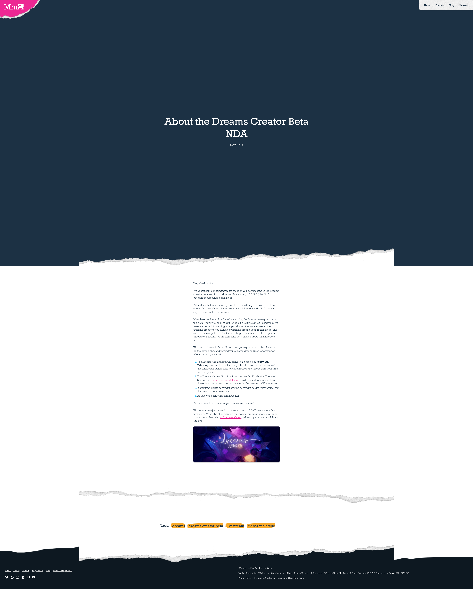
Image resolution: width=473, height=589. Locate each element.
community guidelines (225, 380)
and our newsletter (230, 417)
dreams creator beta (205, 526)
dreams (178, 526)
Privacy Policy (245, 578)
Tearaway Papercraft (62, 570)
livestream (235, 526)
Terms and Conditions (264, 578)
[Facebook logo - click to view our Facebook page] (12, 577)
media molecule (261, 526)
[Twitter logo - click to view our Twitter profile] (6, 577)
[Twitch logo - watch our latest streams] (28, 577)
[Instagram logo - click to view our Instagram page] (17, 577)
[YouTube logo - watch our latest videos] (33, 577)
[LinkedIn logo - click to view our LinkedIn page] (23, 577)
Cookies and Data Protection (290, 578)
